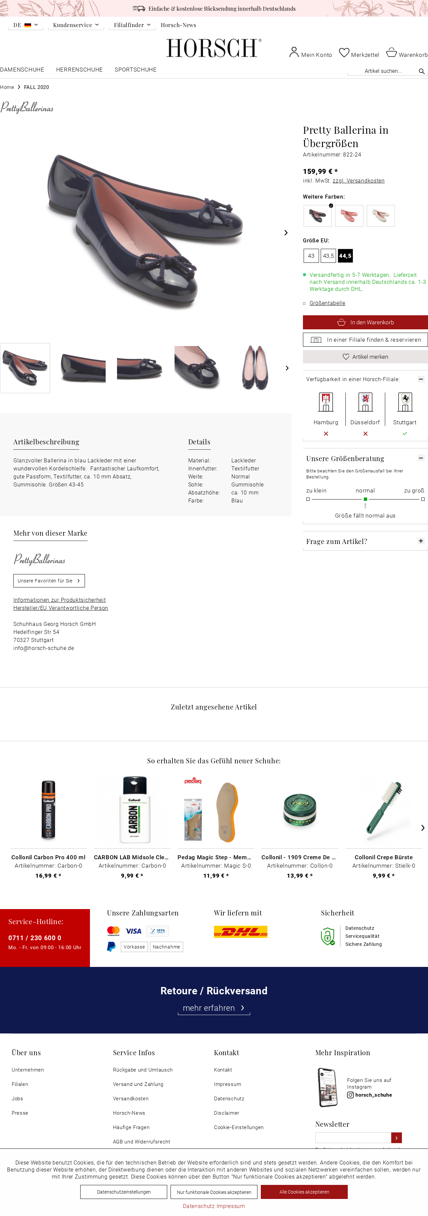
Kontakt (223, 1069)
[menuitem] (25, 26)
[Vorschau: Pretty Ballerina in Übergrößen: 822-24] (25, 368)
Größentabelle (327, 302)
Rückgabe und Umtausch (143, 1069)
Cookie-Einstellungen (239, 1127)
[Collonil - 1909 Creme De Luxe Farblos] (299, 810)
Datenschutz (229, 1098)
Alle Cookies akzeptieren (304, 1192)
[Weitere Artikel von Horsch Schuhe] (27, 107)
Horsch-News (178, 24)
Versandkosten (131, 1098)
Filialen (20, 1084)
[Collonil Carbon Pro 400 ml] (48, 810)
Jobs (17, 1098)
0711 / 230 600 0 (35, 937)
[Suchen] (422, 71)
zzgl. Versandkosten (359, 180)
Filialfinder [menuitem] (129, 25)
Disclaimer (226, 1112)
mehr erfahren (209, 1008)
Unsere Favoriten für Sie (45, 580)
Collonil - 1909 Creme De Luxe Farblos (299, 857)
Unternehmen (28, 1069)
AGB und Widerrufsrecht (142, 1141)
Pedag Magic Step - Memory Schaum (216, 857)
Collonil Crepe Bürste (384, 857)
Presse (20, 1112)
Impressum (227, 1084)
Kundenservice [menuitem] (72, 25)
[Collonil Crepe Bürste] (383, 810)
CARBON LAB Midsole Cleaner (132, 857)
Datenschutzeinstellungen (124, 1192)
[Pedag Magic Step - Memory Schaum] (216, 810)
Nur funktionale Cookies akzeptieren (214, 1192)
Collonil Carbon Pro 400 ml (48, 857)
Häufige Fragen (131, 1127)
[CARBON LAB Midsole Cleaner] (132, 810)
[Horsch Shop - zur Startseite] (214, 48)
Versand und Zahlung (138, 1084)
